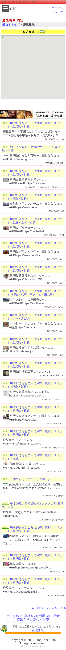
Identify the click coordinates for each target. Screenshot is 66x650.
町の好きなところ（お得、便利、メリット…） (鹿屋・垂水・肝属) (32, 220)
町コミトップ (11, 24)
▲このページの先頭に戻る (48, 607)
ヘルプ (58, 12)
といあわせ (14, 616)
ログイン (57, 8)
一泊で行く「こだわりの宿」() (30, 479)
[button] (34, 67)
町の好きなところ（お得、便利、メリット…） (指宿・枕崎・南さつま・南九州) (32, 292)
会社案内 (30, 616)
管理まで (37, 630)
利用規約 (45, 616)
